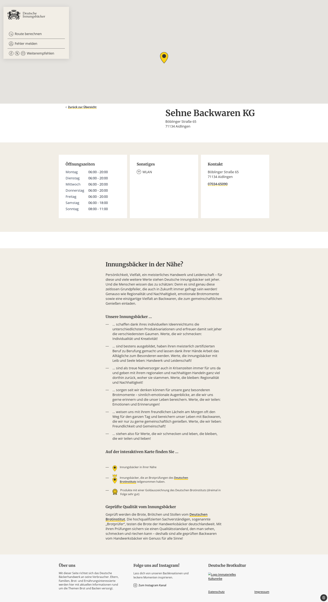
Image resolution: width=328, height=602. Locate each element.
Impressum (261, 592)
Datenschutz (216, 592)
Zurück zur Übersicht (82, 107)
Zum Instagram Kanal (152, 585)
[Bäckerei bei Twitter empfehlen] (17, 53)
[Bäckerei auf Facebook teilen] (11, 53)
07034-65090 (218, 184)
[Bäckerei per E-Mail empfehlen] (23, 53)
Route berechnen (28, 33)
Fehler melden (26, 43)
